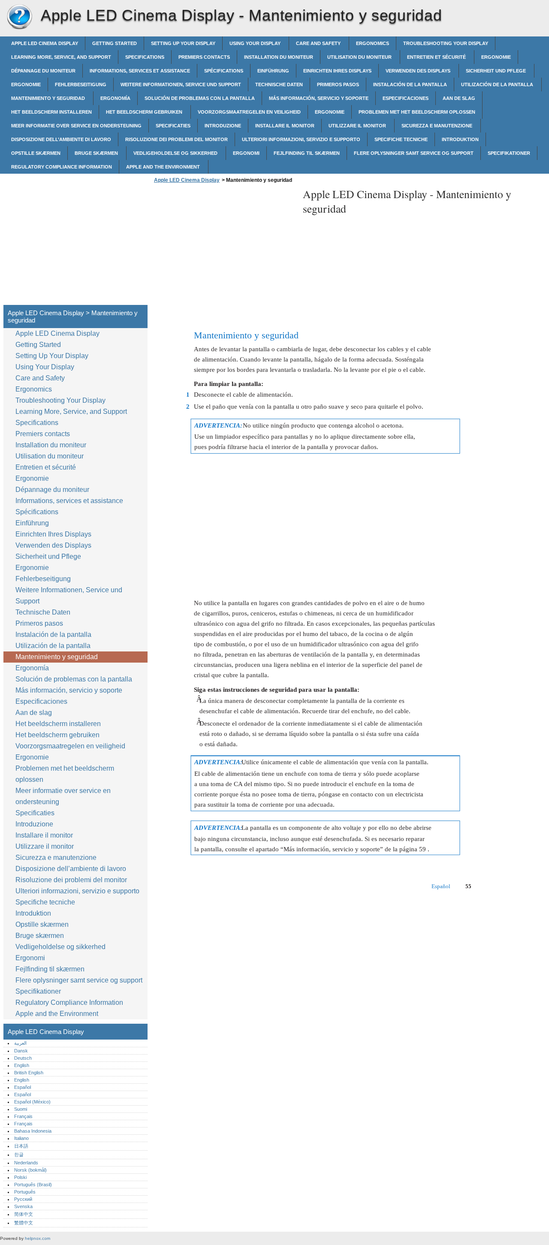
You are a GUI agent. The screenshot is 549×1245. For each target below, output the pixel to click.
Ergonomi (246, 153)
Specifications (144, 57)
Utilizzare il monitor (358, 125)
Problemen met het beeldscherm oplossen (417, 112)
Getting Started (114, 43)
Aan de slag (459, 98)
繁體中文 (23, 1222)
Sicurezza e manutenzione (437, 125)
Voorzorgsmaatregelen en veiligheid (249, 112)
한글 (19, 1154)
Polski (20, 1177)
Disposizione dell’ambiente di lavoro (61, 139)
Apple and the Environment (163, 166)
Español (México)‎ (32, 1101)
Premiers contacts (204, 57)
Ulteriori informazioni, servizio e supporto (301, 139)
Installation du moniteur (278, 57)
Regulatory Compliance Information (61, 166)
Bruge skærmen (97, 153)
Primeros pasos (338, 84)
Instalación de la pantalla (410, 84)
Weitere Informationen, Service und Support (181, 84)
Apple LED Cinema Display (19, 17)
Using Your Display (255, 43)
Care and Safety (319, 43)
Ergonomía (115, 98)
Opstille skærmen (35, 153)
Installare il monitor (284, 125)
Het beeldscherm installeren (51, 112)
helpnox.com (37, 1238)
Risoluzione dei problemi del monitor (176, 139)
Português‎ (25, 1191)
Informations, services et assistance (140, 70)
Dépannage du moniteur (43, 70)
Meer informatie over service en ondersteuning (76, 125)
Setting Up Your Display (183, 43)
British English (28, 1072)
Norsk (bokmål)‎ (30, 1170)
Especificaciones (405, 98)
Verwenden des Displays (419, 70)
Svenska (23, 1206)
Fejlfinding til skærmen (307, 153)
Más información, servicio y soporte (318, 98)
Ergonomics (372, 43)
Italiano (21, 1138)
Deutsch (23, 1058)
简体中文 (23, 1214)
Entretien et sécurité (437, 57)
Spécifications (223, 70)
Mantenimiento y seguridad (48, 98)
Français (23, 1116)
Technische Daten (279, 84)
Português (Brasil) (33, 1184)
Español (22, 1087)
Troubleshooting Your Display (445, 43)
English (21, 1065)
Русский (23, 1199)
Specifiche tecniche (401, 139)
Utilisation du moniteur (360, 57)
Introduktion (460, 139)
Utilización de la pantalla (497, 84)
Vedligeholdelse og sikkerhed (176, 153)
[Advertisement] (224, 247)
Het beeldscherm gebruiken (145, 112)
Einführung (273, 70)
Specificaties (173, 125)
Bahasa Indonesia (32, 1130)
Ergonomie (496, 57)
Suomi (20, 1109)
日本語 (21, 1146)
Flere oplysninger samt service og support (414, 153)
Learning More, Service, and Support (61, 57)
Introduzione (223, 125)
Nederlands (26, 1162)
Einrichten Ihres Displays (337, 70)
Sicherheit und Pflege (496, 70)
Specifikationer (509, 153)
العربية (20, 1043)
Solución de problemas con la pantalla (200, 98)
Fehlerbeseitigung (80, 84)
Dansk (21, 1050)
